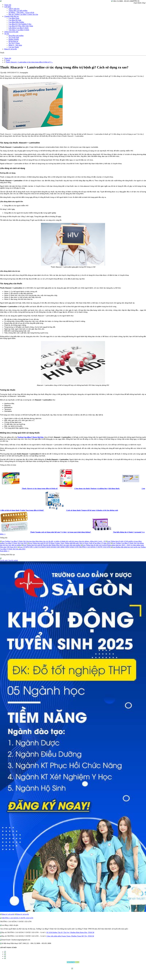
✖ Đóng (89, 484)
